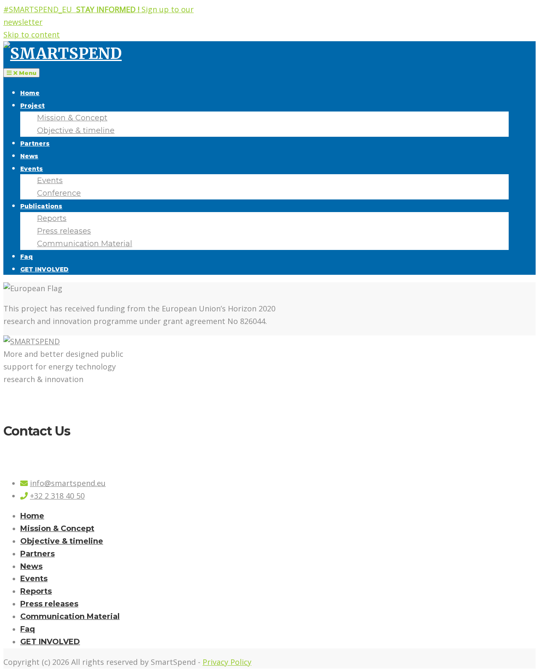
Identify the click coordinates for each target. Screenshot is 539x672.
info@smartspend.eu (68, 483)
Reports (52, 218)
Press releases (64, 231)
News (29, 156)
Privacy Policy (227, 662)
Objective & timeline (76, 130)
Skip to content (31, 34)
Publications (41, 206)
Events (31, 169)
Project (32, 105)
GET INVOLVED (44, 269)
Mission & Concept (72, 117)
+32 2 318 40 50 (57, 496)
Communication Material (84, 243)
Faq (26, 256)
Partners (35, 143)
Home (30, 93)
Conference (59, 193)
